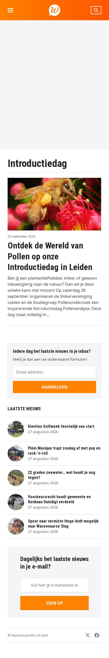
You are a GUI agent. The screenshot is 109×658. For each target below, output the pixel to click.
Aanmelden (54, 387)
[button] (10, 10)
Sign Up (54, 603)
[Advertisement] (54, 84)
